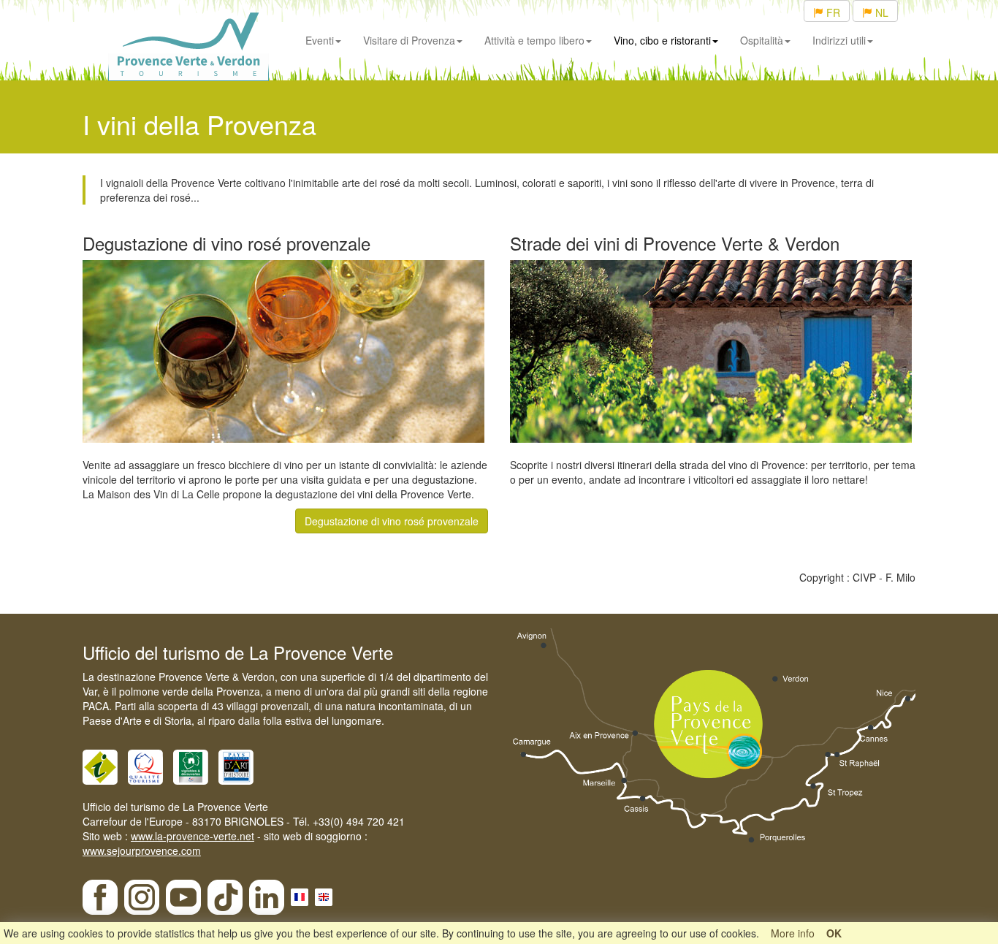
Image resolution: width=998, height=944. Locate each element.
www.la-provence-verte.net (192, 836)
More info (793, 933)
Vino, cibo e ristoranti (662, 40)
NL (880, 12)
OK (834, 933)
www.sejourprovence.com (142, 850)
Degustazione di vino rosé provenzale (392, 521)
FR (831, 12)
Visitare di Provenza (409, 40)
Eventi (319, 40)
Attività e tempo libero (534, 40)
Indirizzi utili (839, 40)
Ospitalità (761, 40)
